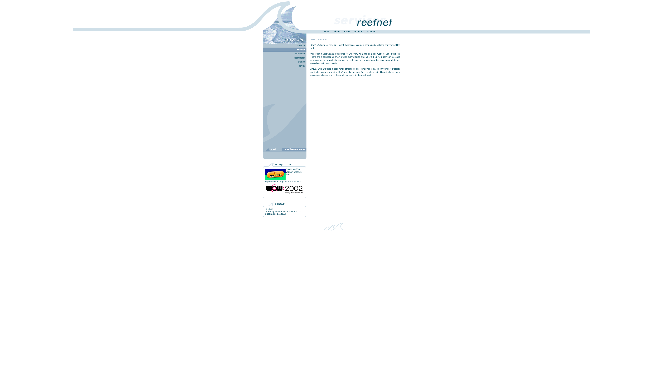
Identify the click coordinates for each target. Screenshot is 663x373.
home (327, 31)
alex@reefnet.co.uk (295, 149)
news (347, 31)
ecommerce (299, 58)
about (337, 31)
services (359, 31)
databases (300, 53)
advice (302, 66)
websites (301, 50)
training (301, 62)
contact (371, 31)
